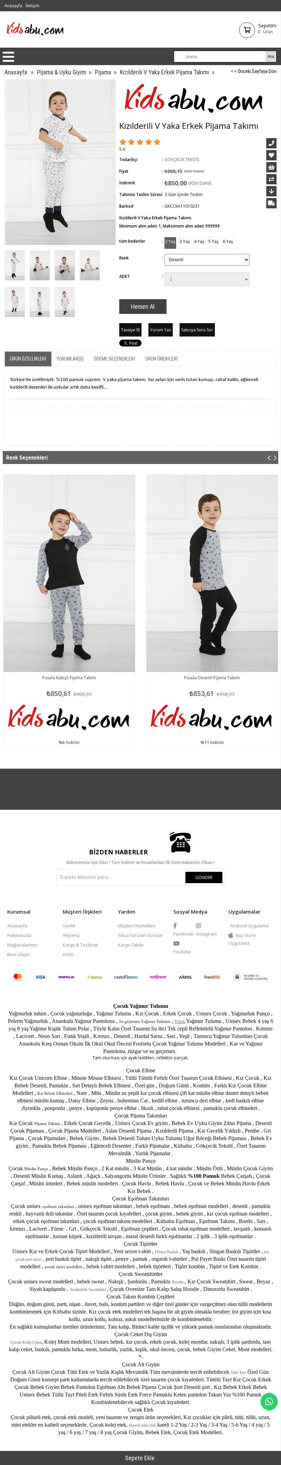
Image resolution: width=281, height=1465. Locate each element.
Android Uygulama (249, 926)
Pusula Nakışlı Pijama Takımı (69, 678)
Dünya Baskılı (166, 1251)
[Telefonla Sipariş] (271, 143)
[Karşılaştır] (271, 179)
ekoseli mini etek (142, 1425)
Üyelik (69, 926)
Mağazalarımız (22, 945)
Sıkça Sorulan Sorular (140, 935)
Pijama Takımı (47, 1123)
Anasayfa (13, 6)
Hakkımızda (19, 935)
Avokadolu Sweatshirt (88, 1289)
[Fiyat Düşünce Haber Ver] (271, 191)
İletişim (32, 6)
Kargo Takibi (131, 945)
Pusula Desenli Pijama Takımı (212, 678)
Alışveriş (71, 935)
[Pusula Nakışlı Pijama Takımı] (69, 573)
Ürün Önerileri (161, 359)
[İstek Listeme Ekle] (271, 167)
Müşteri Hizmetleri (136, 926)
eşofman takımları (58, 1206)
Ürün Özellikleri (28, 359)
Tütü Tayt (238, 1372)
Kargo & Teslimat (80, 945)
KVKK (68, 954)
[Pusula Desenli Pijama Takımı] (212, 573)
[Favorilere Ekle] (271, 155)
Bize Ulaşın (18, 954)
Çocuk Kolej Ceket (26, 1342)
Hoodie (178, 1282)
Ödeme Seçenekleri (114, 359)
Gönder (203, 877)
